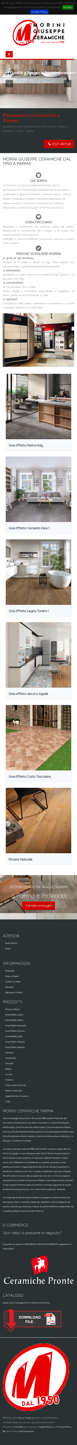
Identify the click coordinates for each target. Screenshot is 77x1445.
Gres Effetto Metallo (15, 1047)
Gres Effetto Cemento (15, 1025)
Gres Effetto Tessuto (15, 1041)
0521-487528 (61, 144)
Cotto (7, 1101)
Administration (26, 1431)
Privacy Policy (64, 1426)
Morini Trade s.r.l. (26, 1417)
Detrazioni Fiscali (13, 992)
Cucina (8, 1074)
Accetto (67, 7)
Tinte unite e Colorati (15, 1085)
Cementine (10, 1058)
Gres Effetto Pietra (14, 1020)
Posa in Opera (12, 976)
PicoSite (19, 1426)
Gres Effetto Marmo (15, 1030)
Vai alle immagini (38, 906)
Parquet (9, 987)
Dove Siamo (11, 943)
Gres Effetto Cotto (13, 1036)
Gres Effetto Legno (14, 1014)
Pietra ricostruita (13, 1090)
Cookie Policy (39, 11)
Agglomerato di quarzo (16, 1096)
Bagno (8, 1068)
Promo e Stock (12, 1009)
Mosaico (9, 1079)
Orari (7, 948)
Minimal (9, 1052)
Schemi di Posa (12, 981)
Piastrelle (9, 970)
